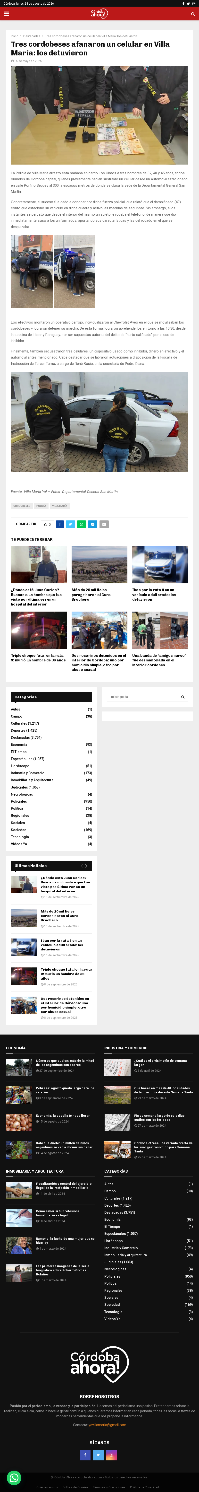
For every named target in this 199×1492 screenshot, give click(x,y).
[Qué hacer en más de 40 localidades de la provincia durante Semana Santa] (117, 1095)
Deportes (18, 730)
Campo (16, 716)
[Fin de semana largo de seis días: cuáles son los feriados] (117, 1122)
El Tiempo (19, 752)
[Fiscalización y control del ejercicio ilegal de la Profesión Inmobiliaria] (19, 1190)
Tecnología (20, 837)
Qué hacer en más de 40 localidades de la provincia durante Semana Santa (163, 1090)
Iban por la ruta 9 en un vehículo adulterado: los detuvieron (154, 595)
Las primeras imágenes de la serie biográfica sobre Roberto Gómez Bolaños (62, 1270)
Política (17, 808)
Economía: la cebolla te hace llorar (63, 1115)
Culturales (19, 723)
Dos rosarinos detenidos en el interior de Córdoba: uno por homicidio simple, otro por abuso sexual (99, 662)
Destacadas (20, 737)
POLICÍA (41, 506)
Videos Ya (19, 844)
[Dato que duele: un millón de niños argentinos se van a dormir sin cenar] (19, 1150)
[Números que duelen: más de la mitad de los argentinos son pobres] (19, 1067)
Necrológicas (22, 794)
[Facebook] (85, 1455)
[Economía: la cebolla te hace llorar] (19, 1122)
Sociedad (18, 830)
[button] (14, 1478)
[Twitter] (98, 1455)
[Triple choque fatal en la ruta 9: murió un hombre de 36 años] (24, 976)
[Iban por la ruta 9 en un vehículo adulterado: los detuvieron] (24, 947)
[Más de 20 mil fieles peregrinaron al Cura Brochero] (24, 918)
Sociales (18, 823)
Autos (15, 709)
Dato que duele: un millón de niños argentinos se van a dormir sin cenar (64, 1145)
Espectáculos (22, 759)
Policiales (19, 801)
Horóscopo (20, 766)
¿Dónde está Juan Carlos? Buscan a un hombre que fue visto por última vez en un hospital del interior (36, 597)
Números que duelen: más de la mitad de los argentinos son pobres (65, 1063)
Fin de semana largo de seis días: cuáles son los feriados (159, 1118)
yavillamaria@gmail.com (107, 1425)
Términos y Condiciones (109, 1487)
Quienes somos (47, 1487)
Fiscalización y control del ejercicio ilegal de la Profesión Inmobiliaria (63, 1186)
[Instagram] (111, 1455)
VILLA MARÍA (59, 506)
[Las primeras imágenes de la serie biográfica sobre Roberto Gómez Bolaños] (19, 1273)
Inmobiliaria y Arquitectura (32, 780)
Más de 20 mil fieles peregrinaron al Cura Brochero (91, 595)
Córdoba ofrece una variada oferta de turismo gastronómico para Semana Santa (163, 1147)
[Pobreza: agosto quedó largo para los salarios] (19, 1095)
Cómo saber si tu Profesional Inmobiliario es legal (58, 1213)
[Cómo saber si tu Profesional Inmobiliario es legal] (19, 1218)
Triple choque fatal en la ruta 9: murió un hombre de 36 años (38, 658)
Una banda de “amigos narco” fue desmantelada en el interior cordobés (159, 660)
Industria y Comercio (27, 773)
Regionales (20, 815)
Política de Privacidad (144, 1487)
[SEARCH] (183, 697)
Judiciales (19, 787)
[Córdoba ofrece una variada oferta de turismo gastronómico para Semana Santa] (117, 1150)
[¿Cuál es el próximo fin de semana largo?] (117, 1067)
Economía (19, 744)
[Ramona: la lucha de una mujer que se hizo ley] (19, 1245)
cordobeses (21, 506)
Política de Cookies (75, 1487)
